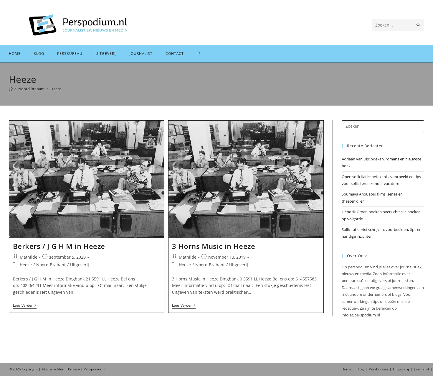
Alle (45, 369)
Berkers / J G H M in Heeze (59, 246)
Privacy (74, 369)
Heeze (55, 88)
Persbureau (378, 369)
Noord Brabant (51, 264)
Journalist (421, 369)
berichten (56, 369)
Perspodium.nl (95, 369)
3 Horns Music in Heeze (213, 246)
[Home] (11, 88)
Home (346, 369)
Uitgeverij (79, 264)
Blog (360, 369)
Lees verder (25, 305)
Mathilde (28, 257)
